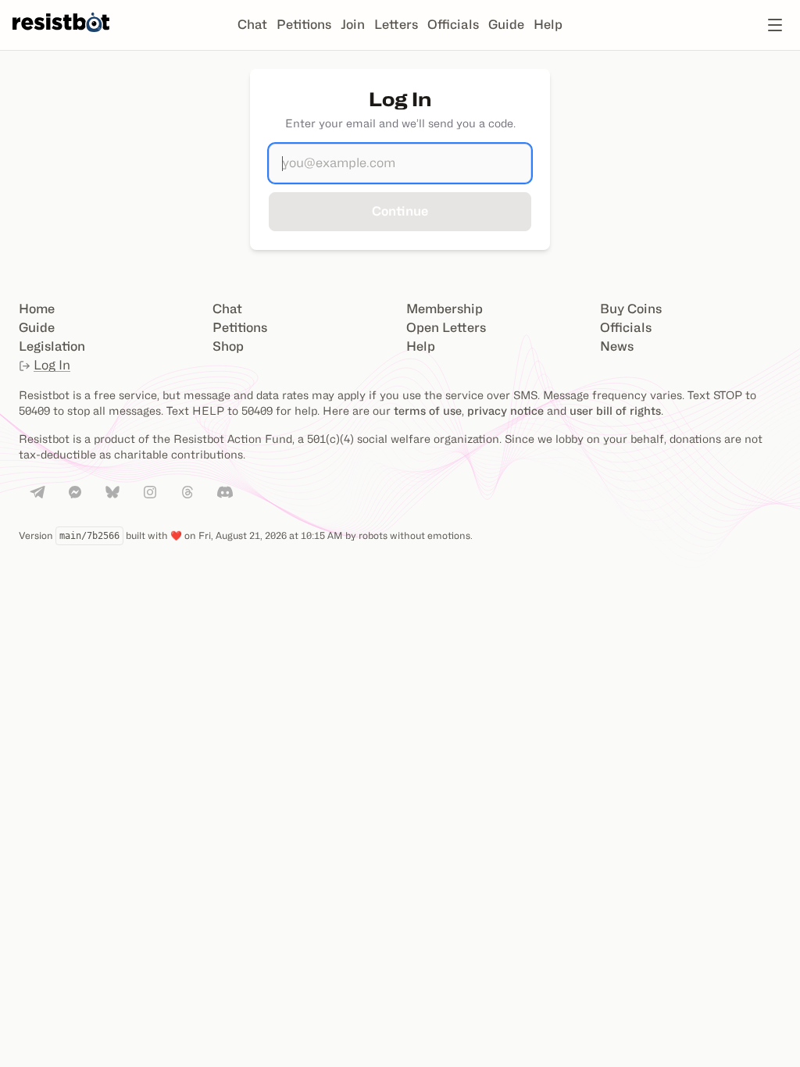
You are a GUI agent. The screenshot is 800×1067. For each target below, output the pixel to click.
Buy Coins (631, 309)
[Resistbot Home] (60, 37)
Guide (506, 24)
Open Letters (446, 327)
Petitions (304, 24)
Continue (400, 211)
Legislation (52, 346)
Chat (252, 24)
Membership (444, 309)
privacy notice (505, 410)
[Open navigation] (775, 25)
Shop (228, 346)
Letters (396, 24)
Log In (52, 365)
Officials (453, 24)
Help (548, 24)
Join (353, 24)
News (617, 346)
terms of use (428, 410)
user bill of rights (615, 410)
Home (37, 309)
